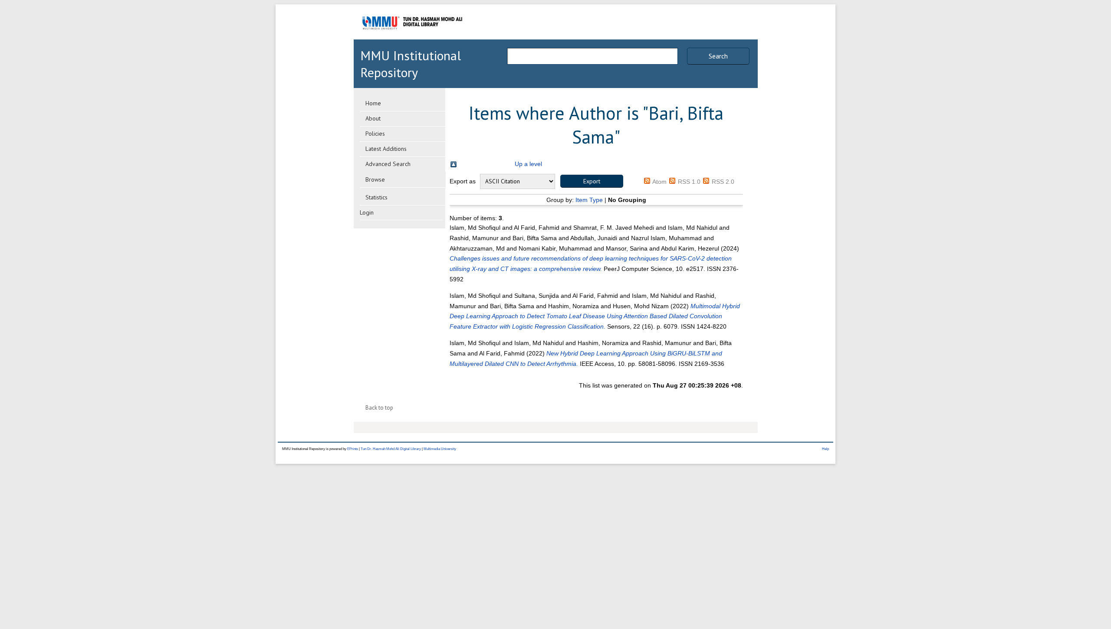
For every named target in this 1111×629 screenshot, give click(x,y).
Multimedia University (440, 449)
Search (718, 56)
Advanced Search (388, 164)
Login (367, 212)
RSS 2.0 (723, 181)
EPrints (352, 449)
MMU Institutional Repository (410, 64)
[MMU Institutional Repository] (412, 38)
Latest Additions (386, 149)
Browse (375, 179)
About (373, 118)
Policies (375, 133)
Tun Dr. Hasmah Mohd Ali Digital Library (391, 449)
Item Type (589, 199)
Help (825, 449)
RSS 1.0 (689, 181)
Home (373, 103)
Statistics (376, 197)
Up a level (528, 163)
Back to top (379, 407)
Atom (659, 181)
